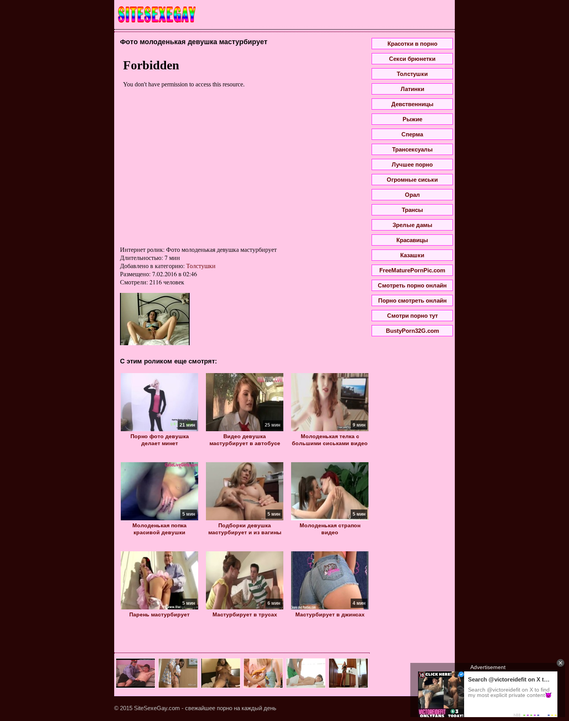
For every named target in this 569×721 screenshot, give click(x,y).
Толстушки (201, 266)
